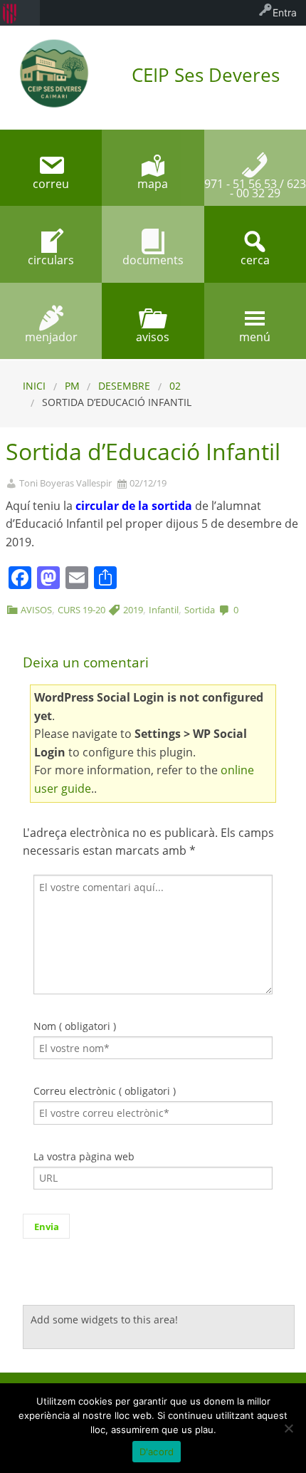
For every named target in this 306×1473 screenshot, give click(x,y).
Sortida (199, 609)
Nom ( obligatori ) (74, 1026)
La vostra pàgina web (83, 1156)
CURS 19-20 (81, 609)
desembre (124, 385)
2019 (133, 609)
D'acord (156, 1451)
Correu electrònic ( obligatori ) (104, 1091)
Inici (34, 385)
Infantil (164, 609)
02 (175, 385)
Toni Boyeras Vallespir (65, 483)
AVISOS (36, 609)
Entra (285, 12)
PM (72, 385)
